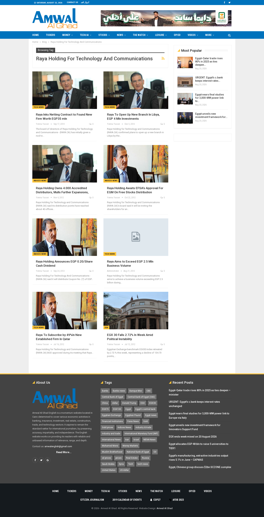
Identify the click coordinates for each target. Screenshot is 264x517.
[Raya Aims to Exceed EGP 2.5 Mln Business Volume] (135, 237)
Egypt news (150, 415)
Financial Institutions (112, 421)
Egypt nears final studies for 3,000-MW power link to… (209, 97)
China (105, 403)
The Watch (139, 35)
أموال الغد (85, 2)
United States (108, 470)
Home (35, 35)
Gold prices (107, 427)
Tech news (39, 107)
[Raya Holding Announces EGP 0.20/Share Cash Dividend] (64, 237)
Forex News (133, 421)
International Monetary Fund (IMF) (141, 433)
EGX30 (152, 403)
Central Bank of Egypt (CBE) (141, 397)
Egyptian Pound (133, 415)
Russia (145, 458)
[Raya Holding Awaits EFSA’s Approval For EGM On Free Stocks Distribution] (135, 164)
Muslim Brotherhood (112, 452)
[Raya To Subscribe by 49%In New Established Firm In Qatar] (64, 310)
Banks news (119, 391)
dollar (115, 403)
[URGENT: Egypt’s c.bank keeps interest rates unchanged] (185, 81)
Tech (130, 464)
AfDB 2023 (178, 499)
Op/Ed (177, 35)
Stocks (102, 35)
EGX (106, 327)
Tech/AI (84, 35)
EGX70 (105, 409)
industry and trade (111, 433)
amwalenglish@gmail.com (58, 446)
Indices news (40, 180)
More (208, 35)
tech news (143, 464)
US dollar (124, 470)
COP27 (156, 499)
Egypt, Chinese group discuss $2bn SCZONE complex (200, 467)
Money (66, 35)
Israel (136, 439)
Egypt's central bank (145, 409)
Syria (121, 464)
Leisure (159, 35)
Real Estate (132, 458)
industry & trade (143, 427)
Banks (105, 391)
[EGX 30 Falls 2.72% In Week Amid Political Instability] (135, 310)
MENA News (149, 439)
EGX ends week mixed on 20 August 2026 (193, 436)
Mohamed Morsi (110, 446)
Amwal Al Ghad (165, 508)
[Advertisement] (18, 92)
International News (111, 439)
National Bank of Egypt (138, 452)
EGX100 (117, 409)
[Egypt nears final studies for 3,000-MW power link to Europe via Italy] (185, 98)
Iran (127, 439)
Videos (192, 35)
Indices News (124, 427)
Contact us (72, 2)
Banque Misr (135, 391)
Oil (155, 452)
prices (118, 458)
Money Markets (130, 446)
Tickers (50, 35)
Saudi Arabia (108, 464)
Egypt (128, 409)
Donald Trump (129, 403)
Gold (145, 421)
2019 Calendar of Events (127, 499)
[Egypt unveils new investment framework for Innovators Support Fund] (185, 118)
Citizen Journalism (92, 499)
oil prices (106, 458)
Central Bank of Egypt (112, 397)
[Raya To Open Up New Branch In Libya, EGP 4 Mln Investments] (135, 90)
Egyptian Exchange (111, 415)
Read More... (63, 452)
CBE (149, 391)
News (120, 35)
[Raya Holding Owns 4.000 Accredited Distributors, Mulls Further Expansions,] (64, 164)
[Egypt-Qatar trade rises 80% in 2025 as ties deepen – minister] (185, 62)
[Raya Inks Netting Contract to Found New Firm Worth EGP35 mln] (64, 90)
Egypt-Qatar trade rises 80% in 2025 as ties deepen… (209, 61)
